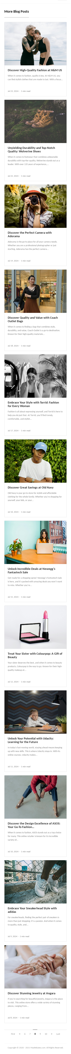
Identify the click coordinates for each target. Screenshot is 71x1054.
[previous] (19, 1034)
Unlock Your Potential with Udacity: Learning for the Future (31, 740)
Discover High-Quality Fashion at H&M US (35, 70)
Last (58, 1034)
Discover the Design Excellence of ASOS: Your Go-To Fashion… (34, 825)
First (13, 1034)
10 (46, 1034)
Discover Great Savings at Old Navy (30, 487)
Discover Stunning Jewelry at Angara (31, 993)
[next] (51, 1034)
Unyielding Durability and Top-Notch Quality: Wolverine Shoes (31, 149)
